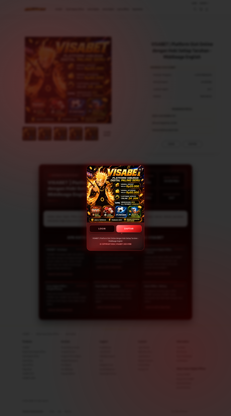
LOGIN (102, 229)
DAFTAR (129, 229)
